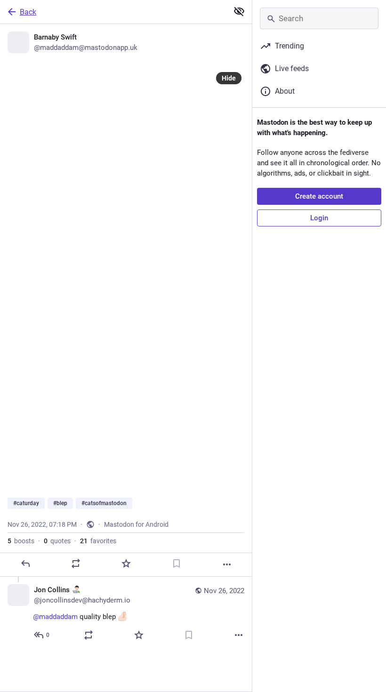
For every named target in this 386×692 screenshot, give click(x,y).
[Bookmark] (176, 563)
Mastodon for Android (136, 524)
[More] (227, 564)
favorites (98, 541)
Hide (229, 78)
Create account (319, 196)
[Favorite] (126, 563)
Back (28, 12)
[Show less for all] (239, 11)
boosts (21, 541)
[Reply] (25, 563)
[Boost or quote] (75, 563)
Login (319, 218)
